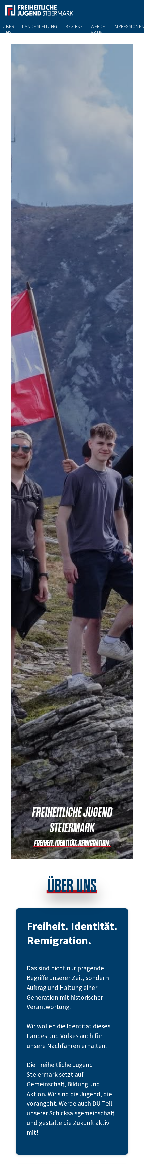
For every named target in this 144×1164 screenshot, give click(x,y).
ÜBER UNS (8, 29)
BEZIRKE (74, 26)
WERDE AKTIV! (98, 29)
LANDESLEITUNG (39, 26)
